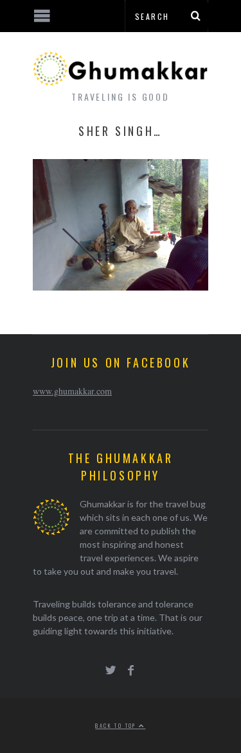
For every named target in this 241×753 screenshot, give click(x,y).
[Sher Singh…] (120, 286)
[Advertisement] (106, 705)
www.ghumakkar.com (72, 391)
